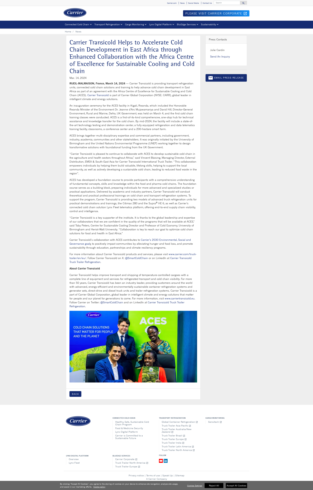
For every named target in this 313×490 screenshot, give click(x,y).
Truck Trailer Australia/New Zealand (176, 430)
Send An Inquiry (220, 56)
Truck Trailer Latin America (178, 446)
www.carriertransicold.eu (179, 298)
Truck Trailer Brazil (173, 435)
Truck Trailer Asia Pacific (176, 425)
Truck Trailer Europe (174, 439)
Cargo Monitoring (214, 418)
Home (68, 31)
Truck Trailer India (173, 442)
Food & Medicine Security (129, 428)
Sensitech (215, 421)
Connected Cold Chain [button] (77, 24)
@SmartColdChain (136, 258)
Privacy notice (136, 475)
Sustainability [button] (208, 24)
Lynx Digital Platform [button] (160, 24)
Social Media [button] (193, 3)
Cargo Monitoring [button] (134, 24)
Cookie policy (99, 487)
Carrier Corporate (126, 459)
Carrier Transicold (98, 95)
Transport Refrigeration (172, 418)
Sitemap (179, 475)
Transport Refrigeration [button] (107, 24)
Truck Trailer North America (178, 450)
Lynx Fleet (74, 462)
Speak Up (167, 475)
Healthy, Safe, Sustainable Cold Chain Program (132, 423)
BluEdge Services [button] (186, 24)
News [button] (182, 3)
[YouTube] (161, 460)
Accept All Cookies (236, 485)
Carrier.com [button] (172, 3)
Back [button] (75, 394)
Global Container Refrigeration (180, 421)
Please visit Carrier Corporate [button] (217, 14)
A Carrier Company (156, 478)
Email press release (226, 78)
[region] (156, 485)
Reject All (214, 485)
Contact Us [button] (207, 3)
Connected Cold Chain (123, 418)
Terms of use (153, 475)
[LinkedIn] (166, 460)
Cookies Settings (194, 485)
